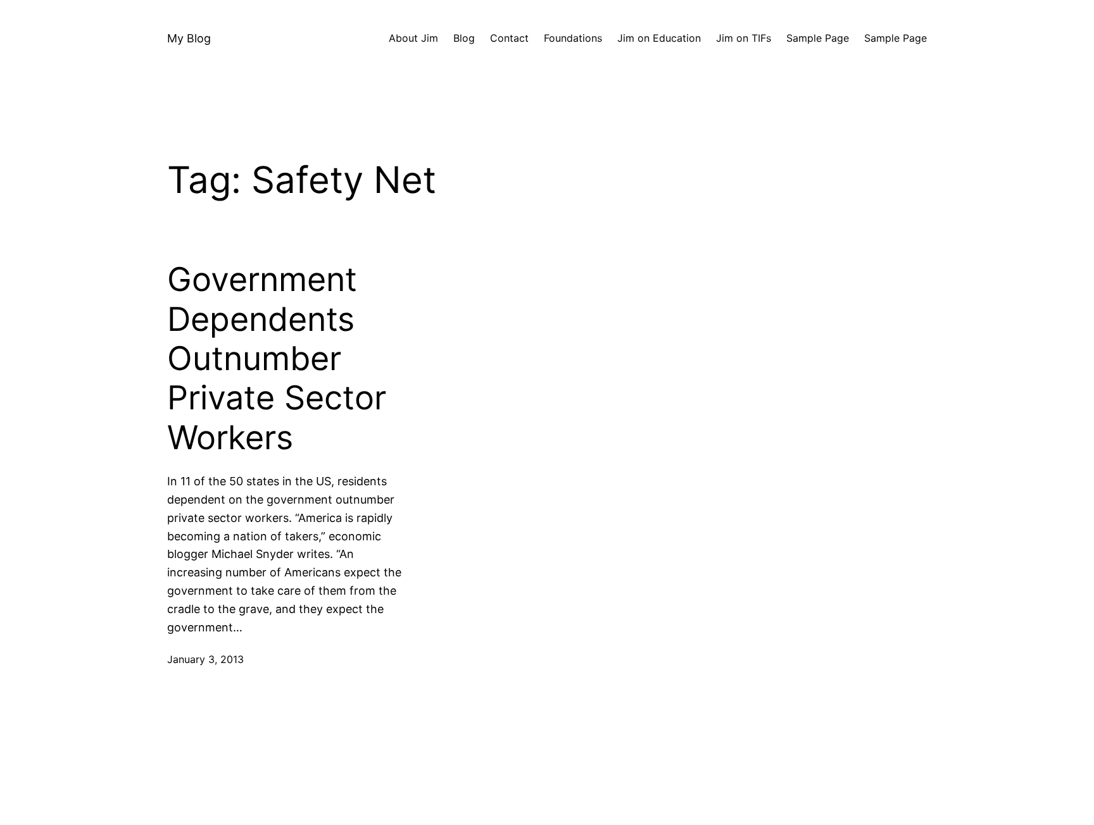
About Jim (413, 38)
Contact (509, 38)
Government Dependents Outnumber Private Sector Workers (276, 358)
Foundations (573, 38)
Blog (464, 38)
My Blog (189, 38)
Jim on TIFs (743, 38)
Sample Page (817, 38)
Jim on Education (659, 38)
